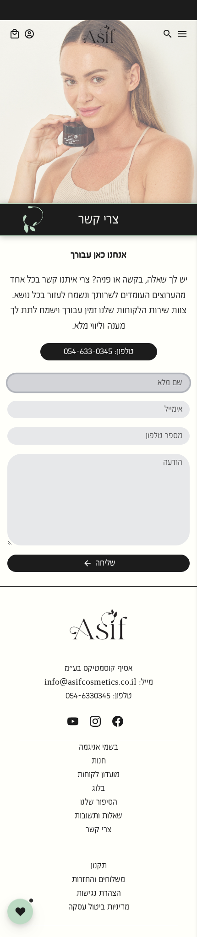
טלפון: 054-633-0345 (99, 351)
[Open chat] (20, 911)
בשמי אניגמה (98, 747)
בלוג (98, 788)
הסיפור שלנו (98, 802)
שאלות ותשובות (98, 816)
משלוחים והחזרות (98, 879)
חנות (99, 761)
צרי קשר (98, 829)
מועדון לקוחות (98, 774)
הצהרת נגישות (99, 893)
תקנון (99, 866)
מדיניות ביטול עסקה (98, 907)
